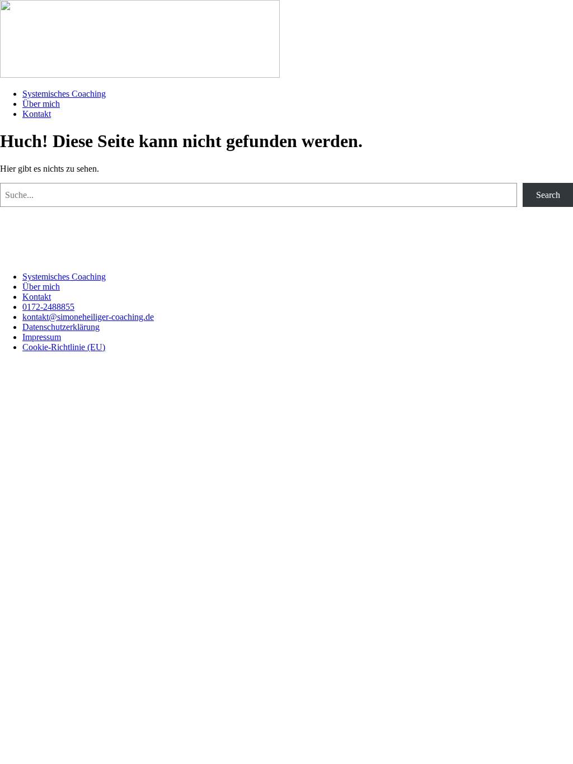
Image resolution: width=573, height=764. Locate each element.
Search (548, 195)
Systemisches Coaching (64, 93)
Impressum (41, 337)
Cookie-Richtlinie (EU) (63, 347)
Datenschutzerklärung (61, 327)
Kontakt (36, 114)
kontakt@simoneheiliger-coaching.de (88, 317)
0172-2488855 (48, 307)
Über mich (41, 104)
